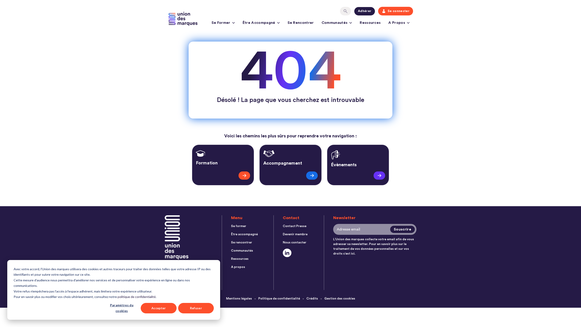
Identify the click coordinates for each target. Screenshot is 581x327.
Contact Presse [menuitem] (294, 226)
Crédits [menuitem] (312, 298)
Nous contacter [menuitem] (294, 242)
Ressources (370, 23)
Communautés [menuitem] (242, 250)
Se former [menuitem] (238, 226)
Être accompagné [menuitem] (244, 234)
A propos (396, 23)
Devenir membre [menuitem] (295, 234)
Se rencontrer (301, 23)
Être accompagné (259, 23)
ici (353, 253)
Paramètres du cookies (121, 308)
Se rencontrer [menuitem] (241, 242)
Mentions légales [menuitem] (239, 298)
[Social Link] (287, 253)
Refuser (196, 308)
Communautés (335, 23)
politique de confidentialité (137, 297)
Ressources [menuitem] (240, 258)
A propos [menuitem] (238, 267)
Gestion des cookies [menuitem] (339, 298)
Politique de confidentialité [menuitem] (279, 298)
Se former (221, 23)
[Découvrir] (244, 175)
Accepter (158, 308)
